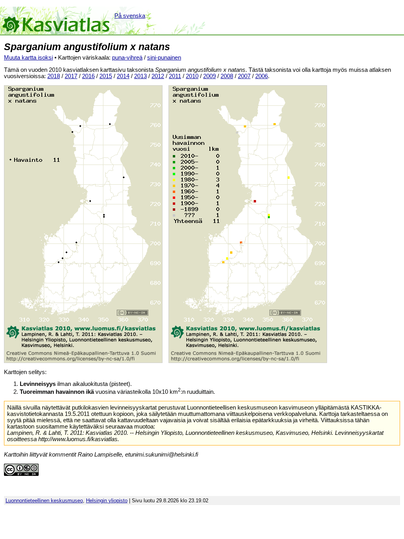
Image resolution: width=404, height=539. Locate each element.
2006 (261, 76)
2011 (175, 76)
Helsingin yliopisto (106, 500)
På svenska (129, 16)
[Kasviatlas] (56, 20)
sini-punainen (164, 57)
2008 (227, 76)
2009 (209, 76)
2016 (88, 76)
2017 (71, 76)
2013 (140, 76)
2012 (158, 76)
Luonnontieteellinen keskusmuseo (44, 500)
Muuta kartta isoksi (28, 57)
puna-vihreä (127, 57)
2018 (53, 76)
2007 (244, 76)
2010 (192, 76)
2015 (105, 76)
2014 (123, 76)
